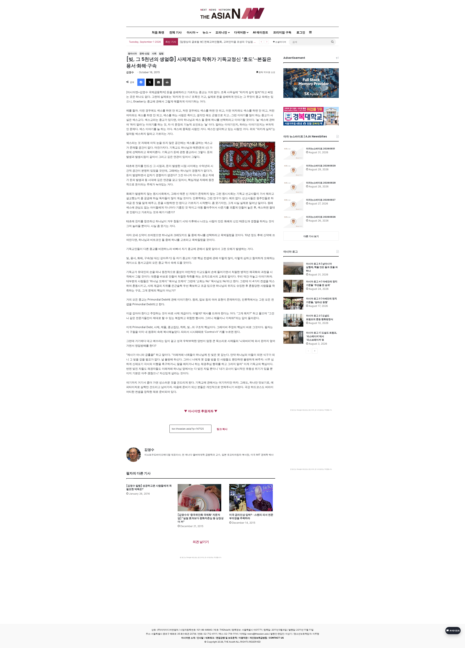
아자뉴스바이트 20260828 (321, 182)
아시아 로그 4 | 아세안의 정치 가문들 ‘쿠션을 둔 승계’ (321, 283)
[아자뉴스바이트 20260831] (293, 153)
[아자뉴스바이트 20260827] (293, 204)
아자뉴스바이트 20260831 (320, 148)
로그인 (300, 32)
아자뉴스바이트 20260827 (320, 200)
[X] (149, 82)
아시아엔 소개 (188, 637)
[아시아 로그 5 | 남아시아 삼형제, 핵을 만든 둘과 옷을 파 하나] (293, 268)
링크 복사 (222, 428)
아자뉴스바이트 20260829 (321, 165)
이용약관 (243, 637)
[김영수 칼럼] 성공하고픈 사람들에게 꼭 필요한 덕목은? (149, 487)
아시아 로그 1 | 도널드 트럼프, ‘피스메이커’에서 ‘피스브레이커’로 (321, 336)
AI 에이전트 (260, 32)
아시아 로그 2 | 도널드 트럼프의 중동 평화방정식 (319, 317)
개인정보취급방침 (258, 637)
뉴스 (205, 32)
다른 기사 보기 (311, 236)
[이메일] (158, 82)
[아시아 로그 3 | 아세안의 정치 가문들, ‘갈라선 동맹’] (293, 303)
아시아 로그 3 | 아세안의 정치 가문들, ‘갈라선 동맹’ (321, 300)
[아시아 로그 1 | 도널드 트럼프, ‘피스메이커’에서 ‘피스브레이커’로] (293, 337)
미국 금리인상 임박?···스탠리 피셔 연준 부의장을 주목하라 (251, 516)
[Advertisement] (200, 585)
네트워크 (209, 637)
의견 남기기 (201, 542)
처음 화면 (158, 32)
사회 (154, 53)
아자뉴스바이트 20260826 (321, 217)
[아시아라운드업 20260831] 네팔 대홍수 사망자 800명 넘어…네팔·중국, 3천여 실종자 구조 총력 (235, 41)
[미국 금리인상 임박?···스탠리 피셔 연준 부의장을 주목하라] (252, 497)
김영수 (130, 72)
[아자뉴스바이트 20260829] (293, 170)
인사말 (200, 637)
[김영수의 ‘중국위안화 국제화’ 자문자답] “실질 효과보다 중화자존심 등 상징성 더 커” (201, 518)
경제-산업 (144, 53)
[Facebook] (141, 82)
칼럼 (161, 53)
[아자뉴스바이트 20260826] (293, 221)
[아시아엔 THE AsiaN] (232, 13)
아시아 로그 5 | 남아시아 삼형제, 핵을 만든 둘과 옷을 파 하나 (322, 267)
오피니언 (221, 32)
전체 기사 (175, 32)
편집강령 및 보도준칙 (226, 637)
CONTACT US (276, 637)
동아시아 (132, 53)
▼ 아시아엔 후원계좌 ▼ (200, 411)
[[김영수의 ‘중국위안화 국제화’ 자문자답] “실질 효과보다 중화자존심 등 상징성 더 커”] (201, 497)
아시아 (191, 32)
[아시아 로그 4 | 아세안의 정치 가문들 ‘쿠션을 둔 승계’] (293, 286)
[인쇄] (167, 82)
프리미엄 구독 (282, 32)
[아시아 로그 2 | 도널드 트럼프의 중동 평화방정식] (293, 320)
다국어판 (240, 32)
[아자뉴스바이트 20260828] (293, 187)
